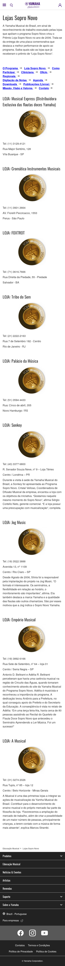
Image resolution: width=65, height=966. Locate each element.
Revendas (7, 888)
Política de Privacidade (21, 951)
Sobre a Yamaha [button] (11, 905)
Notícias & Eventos (12, 872)
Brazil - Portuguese (16, 914)
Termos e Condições (39, 945)
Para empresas (11, 920)
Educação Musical (11, 848)
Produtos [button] (7, 856)
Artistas (6, 880)
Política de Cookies (46, 951)
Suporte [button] (6, 897)
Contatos (20, 945)
